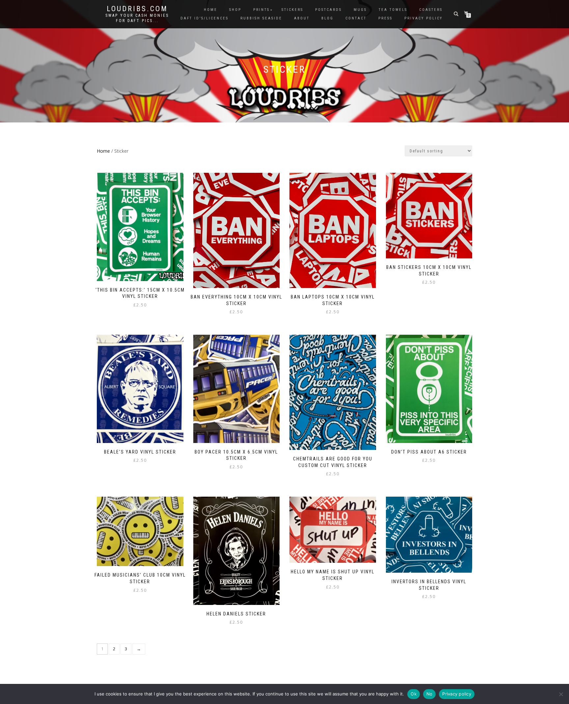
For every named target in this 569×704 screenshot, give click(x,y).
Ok (414, 693)
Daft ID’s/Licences (204, 18)
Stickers (292, 10)
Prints (261, 10)
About (302, 18)
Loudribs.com (137, 9)
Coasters (431, 10)
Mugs (360, 10)
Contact (355, 18)
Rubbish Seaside (261, 18)
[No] (560, 694)
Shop (235, 10)
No (429, 693)
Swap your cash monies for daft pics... (137, 18)
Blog (327, 18)
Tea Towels (393, 10)
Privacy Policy (423, 18)
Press (385, 18)
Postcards (328, 10)
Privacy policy (456, 693)
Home (210, 10)
